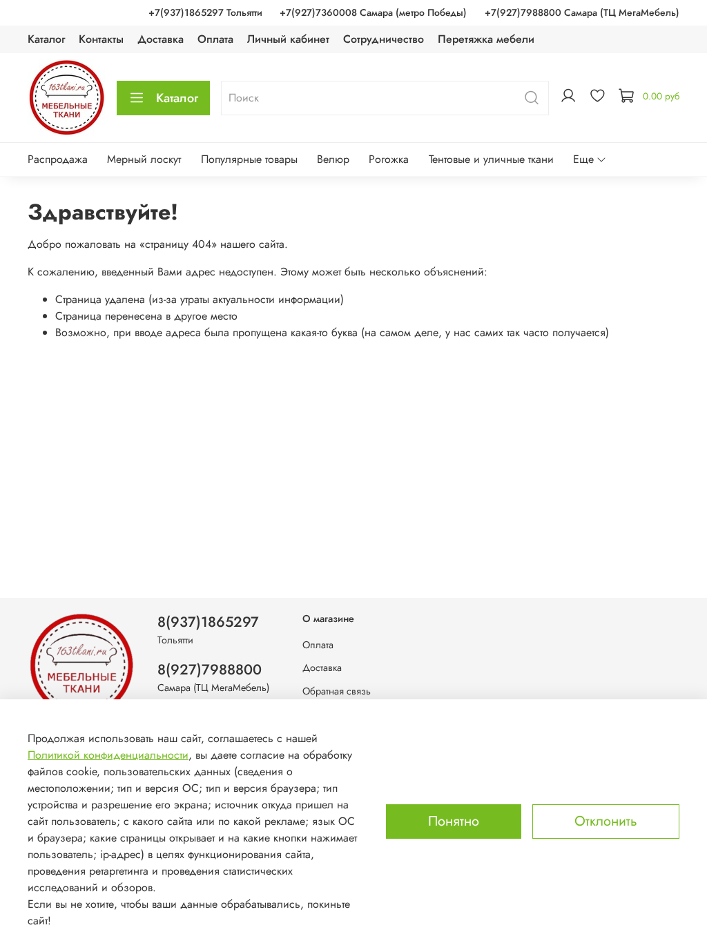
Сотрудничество (383, 39)
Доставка (160, 39)
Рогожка (389, 159)
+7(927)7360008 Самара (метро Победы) (373, 12)
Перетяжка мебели (486, 39)
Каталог (46, 39)
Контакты (101, 39)
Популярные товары (249, 159)
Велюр (333, 159)
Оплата (215, 39)
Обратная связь (336, 691)
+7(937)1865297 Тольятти (205, 12)
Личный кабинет (288, 39)
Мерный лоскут (144, 159)
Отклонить (605, 821)
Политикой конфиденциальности (108, 755)
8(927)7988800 (209, 669)
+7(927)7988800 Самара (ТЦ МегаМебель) (582, 12)
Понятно (453, 821)
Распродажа (58, 159)
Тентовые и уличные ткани (491, 159)
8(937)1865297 (208, 622)
